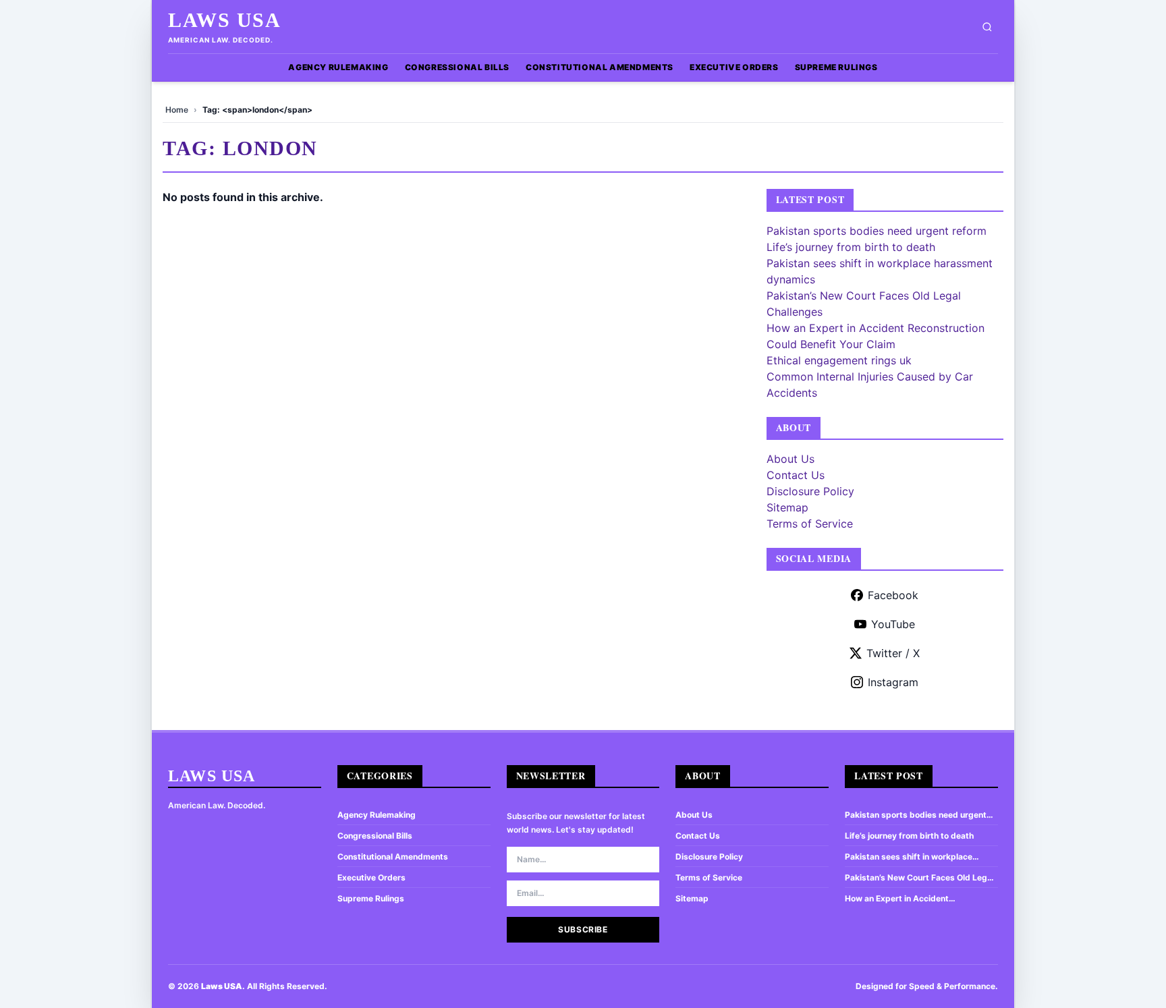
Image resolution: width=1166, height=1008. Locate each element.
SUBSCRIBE (582, 929)
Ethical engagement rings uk (839, 360)
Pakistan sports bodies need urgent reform (877, 230)
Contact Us (796, 475)
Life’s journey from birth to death (851, 247)
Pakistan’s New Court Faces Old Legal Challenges (919, 877)
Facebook (893, 595)
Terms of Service (810, 523)
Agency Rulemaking (338, 67)
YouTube (893, 624)
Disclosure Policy (810, 491)
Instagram (893, 682)
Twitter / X (893, 653)
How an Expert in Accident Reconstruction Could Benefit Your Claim (912, 898)
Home (176, 110)
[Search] (987, 27)
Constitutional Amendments (599, 67)
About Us (790, 459)
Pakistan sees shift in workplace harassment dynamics (908, 856)
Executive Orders (734, 67)
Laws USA (224, 20)
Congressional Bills (457, 67)
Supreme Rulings (836, 67)
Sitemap (787, 507)
